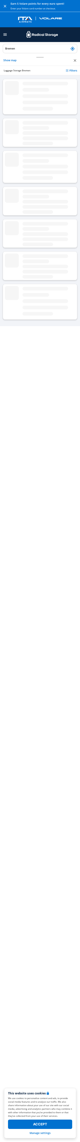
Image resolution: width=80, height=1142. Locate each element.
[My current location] (72, 48)
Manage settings (40, 1133)
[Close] (5, 6)
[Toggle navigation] (5, 34)
